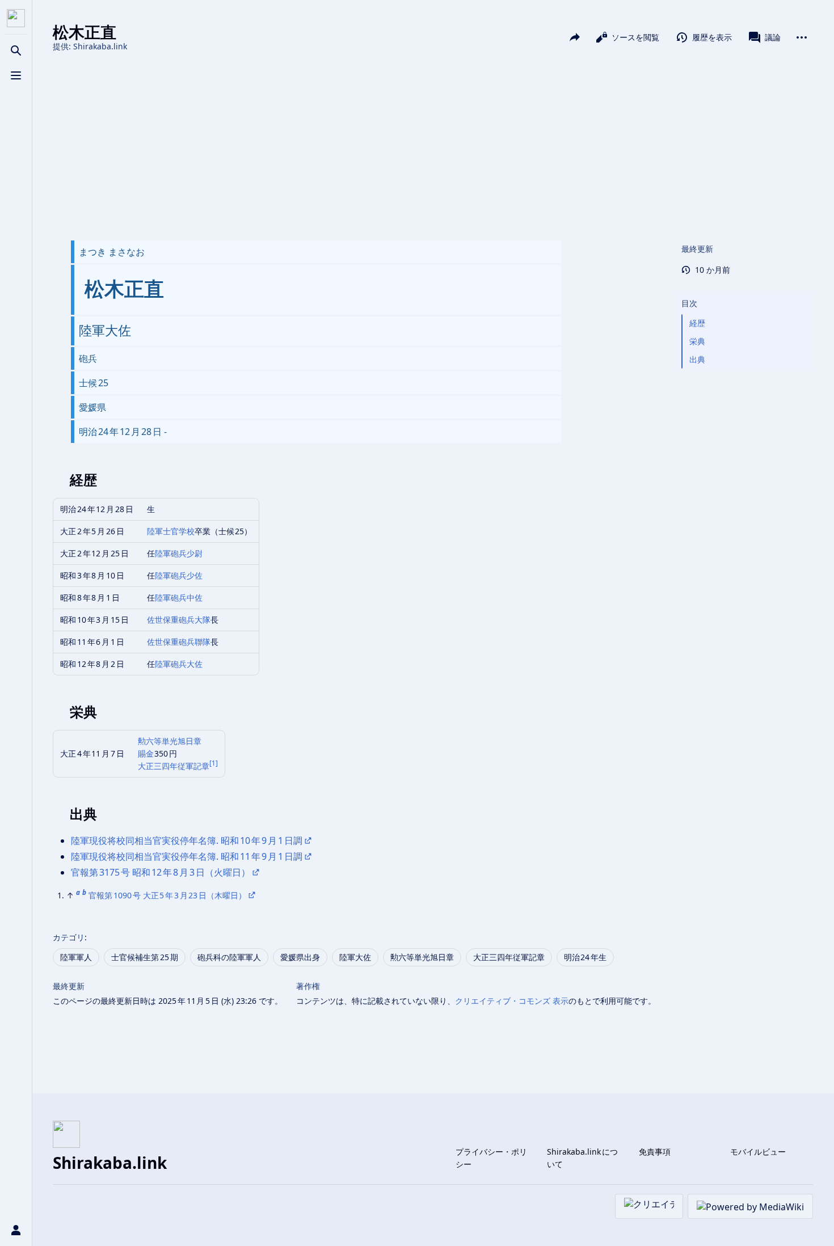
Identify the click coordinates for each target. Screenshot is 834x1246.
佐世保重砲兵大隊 (178, 619)
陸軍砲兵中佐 (179, 597)
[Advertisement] (432, 146)
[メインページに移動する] (16, 18)
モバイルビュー (758, 1151)
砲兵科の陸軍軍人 (229, 957)
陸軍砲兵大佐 (179, 663)
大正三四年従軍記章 (173, 766)
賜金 (146, 753)
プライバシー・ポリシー (491, 1157)
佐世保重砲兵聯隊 (178, 641)
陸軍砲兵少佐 (179, 575)
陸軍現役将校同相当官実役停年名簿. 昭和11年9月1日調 (186, 856)
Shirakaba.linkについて (582, 1157)
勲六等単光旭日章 (169, 741)
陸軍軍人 (76, 957)
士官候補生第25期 (144, 957)
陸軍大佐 (355, 957)
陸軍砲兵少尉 (179, 553)
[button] (745, 292)
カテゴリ (69, 937)
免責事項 (655, 1151)
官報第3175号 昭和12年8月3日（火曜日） (160, 872)
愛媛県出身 (300, 957)
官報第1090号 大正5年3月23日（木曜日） (167, 895)
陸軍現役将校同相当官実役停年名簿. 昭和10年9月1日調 (186, 840)
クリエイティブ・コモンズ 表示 (511, 1000)
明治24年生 (585, 957)
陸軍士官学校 (171, 531)
